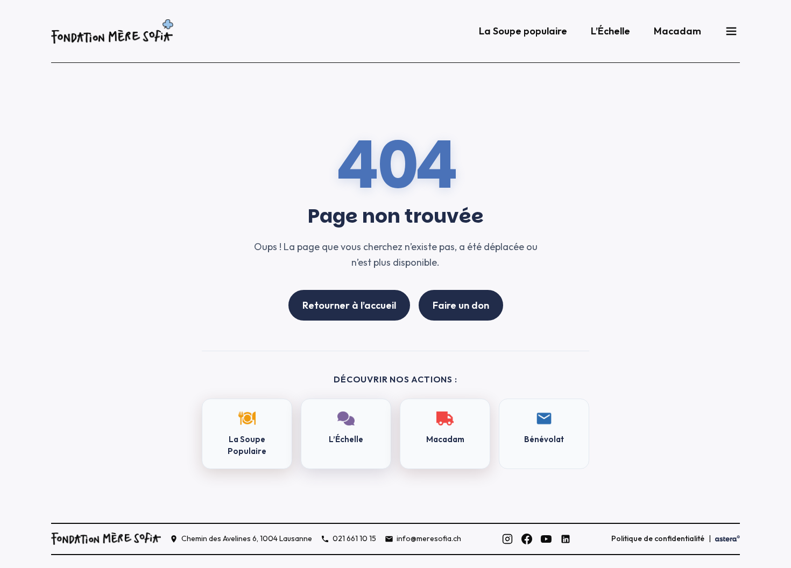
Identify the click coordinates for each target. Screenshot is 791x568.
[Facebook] (526, 538)
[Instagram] (507, 538)
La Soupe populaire (523, 31)
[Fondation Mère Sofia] (112, 31)
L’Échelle (610, 31)
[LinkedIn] (565, 538)
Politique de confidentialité (657, 538)
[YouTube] (546, 538)
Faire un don (461, 305)
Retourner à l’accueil (349, 305)
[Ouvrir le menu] (731, 31)
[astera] (727, 538)
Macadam (677, 31)
